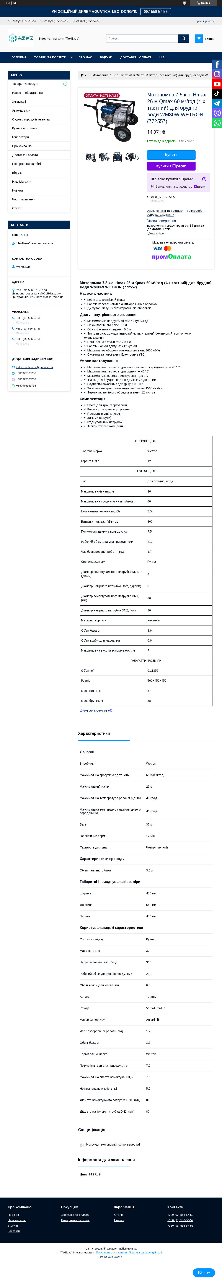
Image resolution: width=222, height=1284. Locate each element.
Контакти (14, 1231)
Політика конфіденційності (145, 1252)
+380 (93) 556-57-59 (180, 1220)
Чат (207, 1272)
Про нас (85, 57)
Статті (16, 208)
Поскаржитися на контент (111, 1252)
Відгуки (106, 57)
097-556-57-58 (155, 11)
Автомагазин (21, 110)
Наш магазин (17, 1220)
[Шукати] (183, 38)
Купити (171, 155)
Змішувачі (19, 101)
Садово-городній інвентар (31, 119)
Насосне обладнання (27, 92)
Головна (19, 57)
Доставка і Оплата (136, 57)
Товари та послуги (50, 57)
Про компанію (22, 146)
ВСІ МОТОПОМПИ (96, 711)
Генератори (20, 137)
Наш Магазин (21, 181)
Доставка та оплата (75, 1214)
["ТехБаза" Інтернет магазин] (21, 46)
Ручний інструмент (25, 128)
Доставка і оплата (25, 155)
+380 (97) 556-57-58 (180, 1214)
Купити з (163, 166)
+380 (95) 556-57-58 (180, 1225)
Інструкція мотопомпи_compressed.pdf (113, 1144)
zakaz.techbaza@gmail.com (34, 367)
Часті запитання (23, 199)
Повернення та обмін (27, 164)
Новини (17, 190)
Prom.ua (131, 1248)
